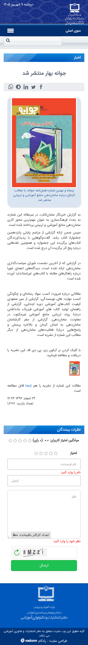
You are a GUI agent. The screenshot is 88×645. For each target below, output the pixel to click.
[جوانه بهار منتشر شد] (44, 142)
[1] (36, 453)
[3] (46, 453)
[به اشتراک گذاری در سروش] (18, 87)
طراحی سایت (58, 641)
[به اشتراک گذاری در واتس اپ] (10, 87)
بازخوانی (17, 551)
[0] (10, 440)
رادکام (42, 641)
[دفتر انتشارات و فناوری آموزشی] (74, 12)
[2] (41, 453)
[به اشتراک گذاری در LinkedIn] (26, 87)
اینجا (28, 385)
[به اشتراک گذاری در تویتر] (33, 87)
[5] (56, 453)
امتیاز (73, 453)
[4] (51, 453)
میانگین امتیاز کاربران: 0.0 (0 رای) (56, 440)
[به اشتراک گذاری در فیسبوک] (41, 87)
